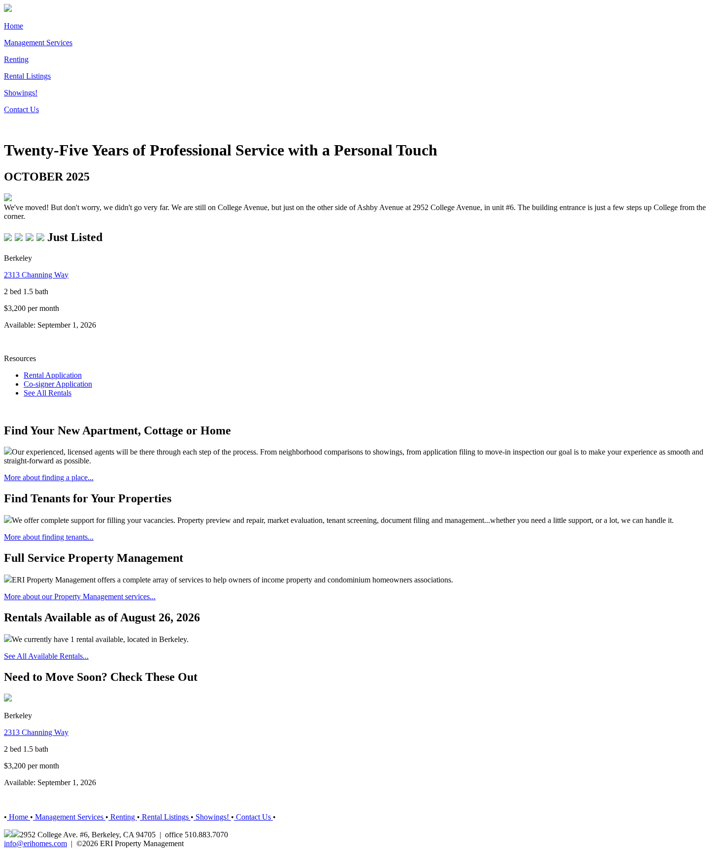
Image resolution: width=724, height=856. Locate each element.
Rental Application (53, 375)
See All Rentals (47, 393)
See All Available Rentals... (46, 656)
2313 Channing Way (36, 275)
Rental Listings (27, 76)
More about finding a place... (49, 477)
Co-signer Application (58, 384)
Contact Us (21, 109)
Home (13, 26)
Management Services (38, 42)
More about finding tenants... (49, 537)
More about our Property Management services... (80, 596)
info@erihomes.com (35, 843)
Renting (16, 59)
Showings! (20, 93)
